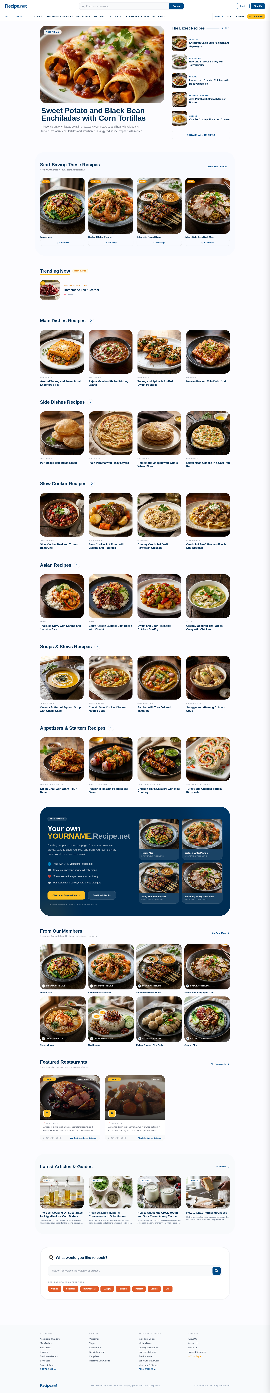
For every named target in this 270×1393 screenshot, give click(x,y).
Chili (167, 1289)
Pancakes (123, 1289)
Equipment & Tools (147, 1352)
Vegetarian (94, 1339)
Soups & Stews (47, 1365)
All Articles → (147, 1369)
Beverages (158, 16)
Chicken (54, 1289)
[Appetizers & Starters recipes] (111, 728)
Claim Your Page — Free (64, 895)
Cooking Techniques (148, 1347)
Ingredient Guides (147, 1339)
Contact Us (193, 1343)
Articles (21, 16)
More (217, 16)
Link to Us (192, 1347)
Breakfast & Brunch (137, 16)
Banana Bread (89, 1289)
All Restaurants (218, 1064)
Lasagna (107, 1289)
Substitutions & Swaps (149, 1360)
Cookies (154, 1289)
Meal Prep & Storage (148, 1365)
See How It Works (102, 895)
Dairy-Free (94, 1356)
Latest (9, 16)
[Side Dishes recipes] (90, 402)
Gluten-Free (95, 1347)
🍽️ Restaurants (236, 16)
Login (243, 6)
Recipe (48, 1385)
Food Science (145, 1356)
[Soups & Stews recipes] (97, 647)
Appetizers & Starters (60, 16)
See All (224, 28)
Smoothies (70, 1289)
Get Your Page (219, 933)
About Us (192, 1339)
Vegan (92, 1343)
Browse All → (48, 1369)
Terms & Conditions (197, 1352)
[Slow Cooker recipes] (92, 484)
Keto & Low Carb (97, 1352)
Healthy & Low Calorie (99, 1360)
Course (38, 16)
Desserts (115, 16)
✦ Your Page (256, 16)
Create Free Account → (218, 166)
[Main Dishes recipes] (91, 321)
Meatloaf (139, 1289)
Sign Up (258, 6)
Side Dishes (99, 16)
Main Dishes (83, 16)
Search (176, 6)
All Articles (221, 1166)
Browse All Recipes (201, 135)
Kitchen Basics (145, 1343)
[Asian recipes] (77, 565)
